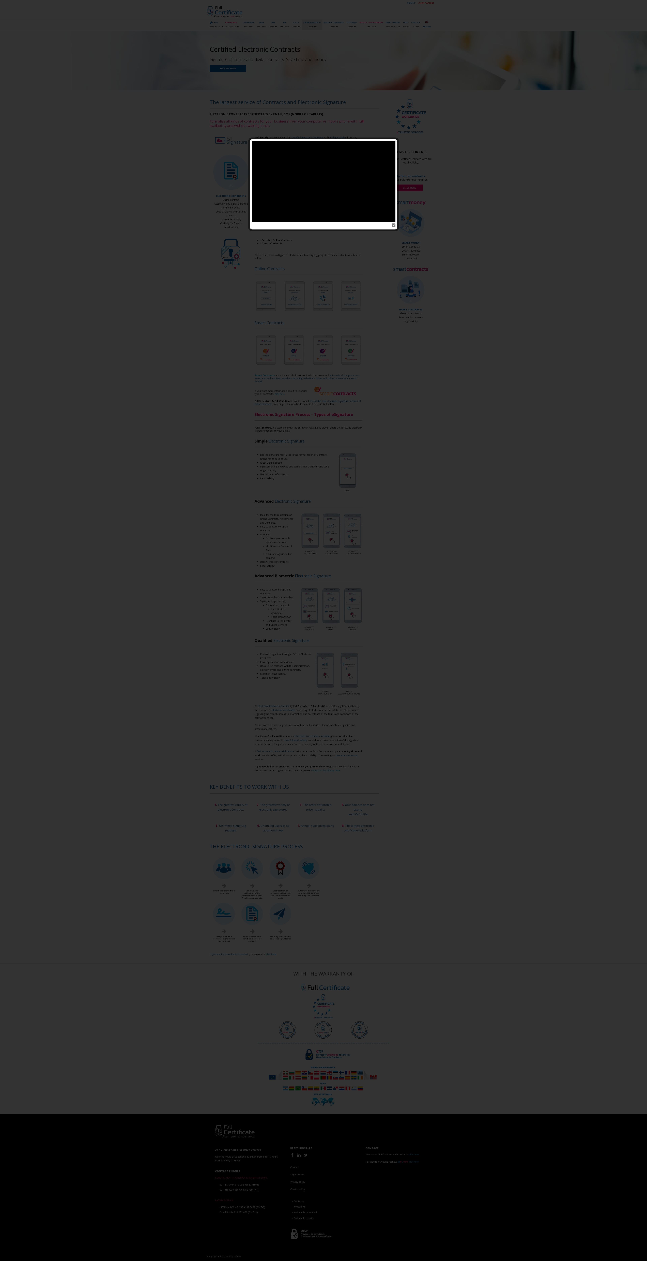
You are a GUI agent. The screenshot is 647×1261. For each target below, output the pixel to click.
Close (393, 225)
